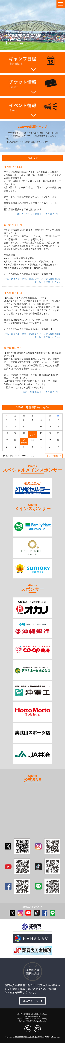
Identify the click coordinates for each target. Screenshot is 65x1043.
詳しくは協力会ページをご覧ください (42, 392)
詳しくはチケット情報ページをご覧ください (39, 214)
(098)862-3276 (28, 1019)
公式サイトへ (30, 1000)
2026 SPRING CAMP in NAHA (23, 37)
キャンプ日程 (52, 456)
